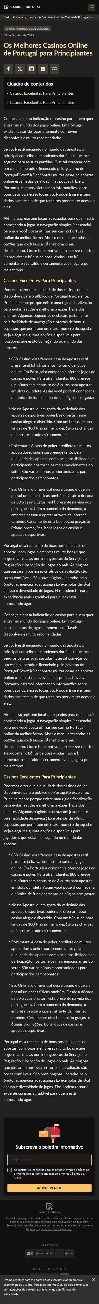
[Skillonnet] (69, 1253)
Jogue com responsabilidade (54, 1229)
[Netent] (49, 1253)
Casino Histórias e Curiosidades (27, 28)
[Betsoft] (29, 1253)
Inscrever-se (49, 1188)
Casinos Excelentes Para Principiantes (42, 93)
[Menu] (91, 7)
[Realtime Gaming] (59, 1253)
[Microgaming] (39, 1253)
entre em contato (45, 1225)
